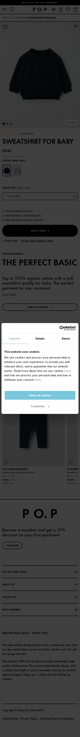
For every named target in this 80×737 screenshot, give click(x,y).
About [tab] (66, 338)
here (67, 370)
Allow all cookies (40, 395)
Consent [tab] (14, 338)
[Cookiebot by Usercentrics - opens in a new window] (59, 328)
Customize (38, 406)
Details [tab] (40, 338)
